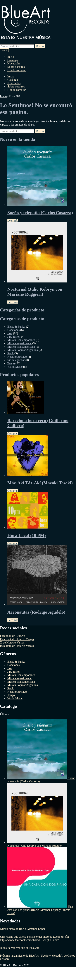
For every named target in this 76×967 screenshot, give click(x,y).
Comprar (12, 433)
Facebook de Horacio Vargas (17, 639)
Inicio (10, 56)
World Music (15, 366)
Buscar (40, 46)
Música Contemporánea (21, 340)
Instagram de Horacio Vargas (17, 645)
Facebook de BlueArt (12, 635)
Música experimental (19, 343)
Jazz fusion (13, 336)
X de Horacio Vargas (12, 642)
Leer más (12, 220)
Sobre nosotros (16, 66)
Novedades (13, 63)
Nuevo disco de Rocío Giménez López (22, 928)
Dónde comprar (16, 70)
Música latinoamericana (21, 346)
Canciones (13, 329)
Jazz (9, 333)
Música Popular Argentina (22, 350)
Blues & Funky (16, 326)
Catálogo (12, 60)
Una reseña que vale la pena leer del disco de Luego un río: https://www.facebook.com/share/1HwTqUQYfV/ (34, 938)
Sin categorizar (16, 360)
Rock (10, 353)
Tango (11, 363)
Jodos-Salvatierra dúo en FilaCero (19, 947)
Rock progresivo (17, 356)
